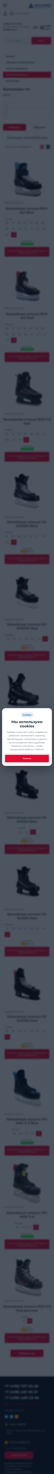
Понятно (27, 758)
